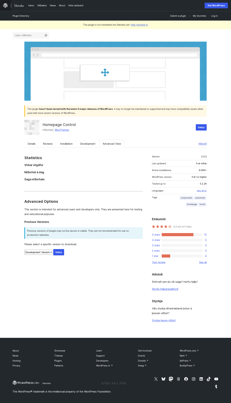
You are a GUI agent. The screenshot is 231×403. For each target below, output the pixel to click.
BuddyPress (187, 365)
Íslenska (47, 383)
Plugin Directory (21, 15)
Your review (158, 262)
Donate (143, 360)
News (15, 355)
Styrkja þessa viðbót (164, 320)
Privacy (16, 365)
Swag (142, 365)
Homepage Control (59, 124)
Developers (102, 360)
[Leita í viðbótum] (46, 35)
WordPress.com (189, 350)
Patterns (58, 365)
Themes (58, 355)
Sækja (201, 127)
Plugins (58, 360)
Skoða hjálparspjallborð (165, 289)
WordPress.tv (104, 365)
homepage (192, 204)
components (186, 198)
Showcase (59, 350)
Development (87, 143)
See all (203, 262)
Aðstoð (202, 143)
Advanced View (112, 143)
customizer (200, 198)
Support (100, 355)
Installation (66, 143)
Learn (99, 350)
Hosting (17, 360)
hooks (202, 204)
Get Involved (144, 350)
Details (32, 143)
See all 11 (202, 190)
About (16, 350)
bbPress (185, 360)
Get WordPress (216, 5)
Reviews (48, 143)
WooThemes (62, 129)
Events (141, 355)
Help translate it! (139, 24)
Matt (183, 355)
